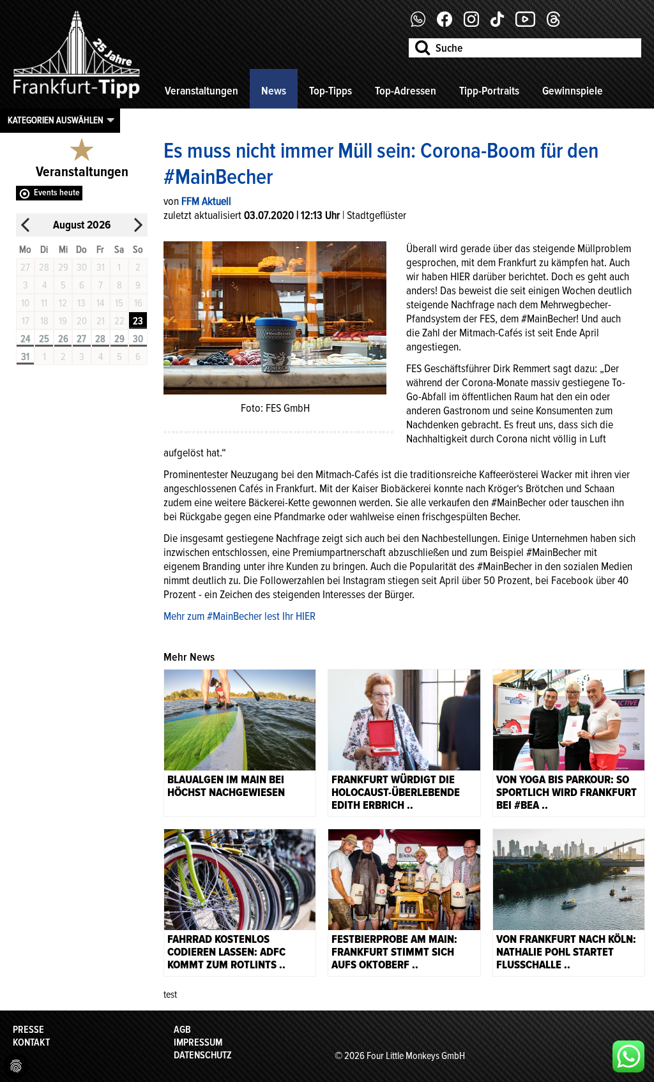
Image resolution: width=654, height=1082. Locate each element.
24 (25, 339)
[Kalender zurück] (25, 225)
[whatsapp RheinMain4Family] (628, 1056)
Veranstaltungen (201, 91)
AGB (182, 1029)
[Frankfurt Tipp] (76, 99)
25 (44, 339)
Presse (28, 1029)
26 (63, 339)
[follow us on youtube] (530, 23)
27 (81, 339)
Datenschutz (203, 1055)
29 (119, 339)
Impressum (198, 1042)
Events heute (57, 192)
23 (138, 321)
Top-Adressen (405, 91)
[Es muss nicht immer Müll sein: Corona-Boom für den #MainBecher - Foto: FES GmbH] (275, 317)
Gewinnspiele (572, 91)
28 (100, 339)
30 (138, 339)
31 (25, 356)
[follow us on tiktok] (501, 23)
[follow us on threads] (558, 23)
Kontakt (31, 1042)
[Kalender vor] (138, 225)
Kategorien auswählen (55, 120)
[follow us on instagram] (476, 23)
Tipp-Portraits (489, 91)
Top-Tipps (330, 91)
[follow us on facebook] (423, 23)
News (273, 91)
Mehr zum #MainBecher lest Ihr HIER (240, 616)
